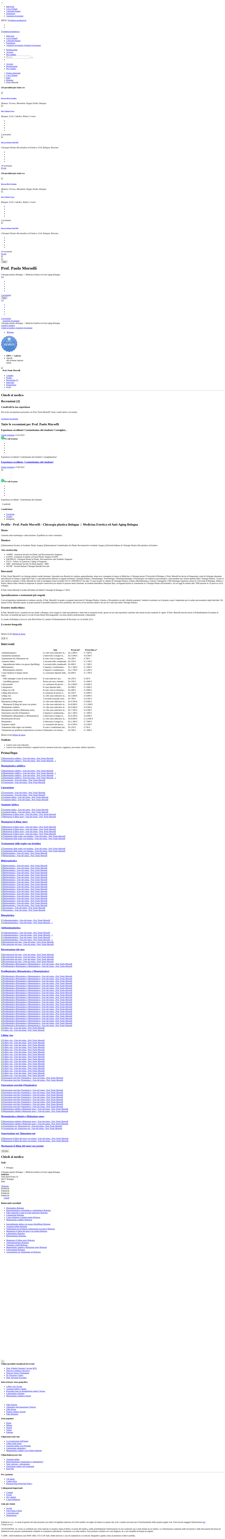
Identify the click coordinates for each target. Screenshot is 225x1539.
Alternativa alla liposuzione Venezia (21, 1407)
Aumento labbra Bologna (16, 1226)
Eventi (9, 1495)
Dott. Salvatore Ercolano (16, 1378)
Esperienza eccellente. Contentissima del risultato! (27, 462)
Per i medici (11, 54)
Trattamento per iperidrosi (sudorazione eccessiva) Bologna (30, 1229)
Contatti (9, 1492)
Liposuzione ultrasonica (16, 1448)
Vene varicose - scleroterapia (18, 1464)
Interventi (10, 6)
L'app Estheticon (13, 1499)
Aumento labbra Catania (16, 1389)
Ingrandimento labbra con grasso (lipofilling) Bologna (28, 1224)
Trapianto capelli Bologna (16, 1245)
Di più (3, 168)
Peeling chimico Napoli (16, 1412)
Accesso (9, 52)
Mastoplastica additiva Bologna (19, 1220)
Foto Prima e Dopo (14, 1511)
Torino (9, 1430)
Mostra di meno (18, 634)
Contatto (9, 375)
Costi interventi (12, 1513)
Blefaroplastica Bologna (16, 1236)
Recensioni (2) (12, 380)
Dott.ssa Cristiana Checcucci (18, 1371)
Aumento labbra (13, 1459)
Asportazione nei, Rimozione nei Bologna (23, 1252)
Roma (8, 1423)
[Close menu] (2, 2)
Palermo (9, 1432)
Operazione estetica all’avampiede (20, 1466)
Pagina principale (13, 73)
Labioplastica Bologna (15, 1233)
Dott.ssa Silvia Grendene (9, 98)
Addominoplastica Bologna (17, 1243)
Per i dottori (11, 1497)
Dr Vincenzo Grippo (14, 1375)
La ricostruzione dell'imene (17, 1441)
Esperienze (10, 13)
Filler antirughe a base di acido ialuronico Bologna (27, 1213)
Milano (9, 1425)
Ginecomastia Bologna (15, 1250)
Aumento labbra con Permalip (18, 1446)
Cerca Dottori (11, 9)
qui (204, 1522)
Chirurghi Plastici (13, 11)
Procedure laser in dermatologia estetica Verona (25, 1391)
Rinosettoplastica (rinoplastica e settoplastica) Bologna (28, 1210)
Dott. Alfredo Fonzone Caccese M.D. (21, 1368)
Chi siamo (10, 1479)
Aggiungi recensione (14, 16)
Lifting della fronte (14, 1443)
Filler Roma (11, 1409)
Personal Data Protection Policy (19, 1484)
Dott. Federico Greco (7, 111)
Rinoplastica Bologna (15, 1208)
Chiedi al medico (8, 325)
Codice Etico (11, 1481)
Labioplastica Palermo (15, 1393)
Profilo (9, 378)
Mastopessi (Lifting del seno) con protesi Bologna (26, 1231)
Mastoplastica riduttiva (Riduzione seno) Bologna (26, 1247)
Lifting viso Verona (14, 1386)
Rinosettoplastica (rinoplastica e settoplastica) (24, 1462)
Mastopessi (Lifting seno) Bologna (20, 1240)
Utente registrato (8, 435)
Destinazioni (11, 1515)
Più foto (5, 1151)
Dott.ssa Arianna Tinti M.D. (9, 142)
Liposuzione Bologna (15, 1215)
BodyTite (10, 1469)
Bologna (9, 80)
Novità (9, 1508)
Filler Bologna (12, 1414)
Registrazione (11, 50)
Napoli (9, 1428)
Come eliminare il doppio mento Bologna (23, 1217)
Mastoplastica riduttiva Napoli (18, 1396)
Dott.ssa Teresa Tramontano (17, 1373)
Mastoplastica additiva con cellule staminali (24, 1450)
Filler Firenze (11, 1405)
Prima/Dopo (11, 385)
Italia (8, 78)
